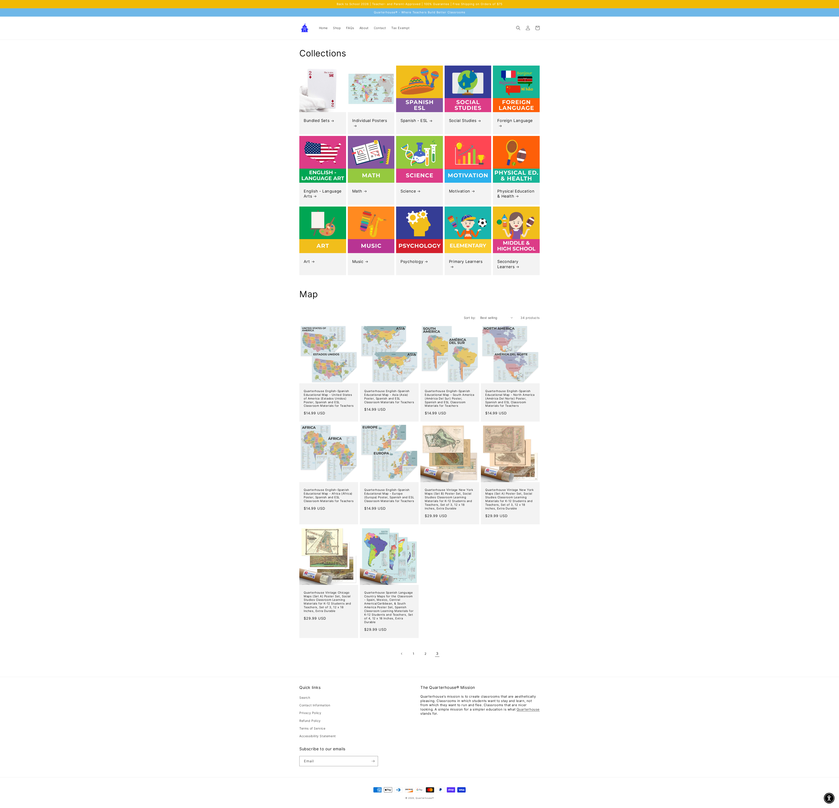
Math (357, 191)
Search (304, 697)
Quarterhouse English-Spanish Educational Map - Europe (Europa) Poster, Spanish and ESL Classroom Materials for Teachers (389, 495)
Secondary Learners (507, 264)
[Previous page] (402, 654)
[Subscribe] (373, 761)
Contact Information (314, 705)
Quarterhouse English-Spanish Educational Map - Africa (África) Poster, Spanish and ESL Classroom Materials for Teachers (329, 495)
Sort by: (470, 318)
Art (307, 261)
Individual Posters (369, 120)
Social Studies (462, 120)
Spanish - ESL (414, 120)
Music (358, 261)
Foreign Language (515, 120)
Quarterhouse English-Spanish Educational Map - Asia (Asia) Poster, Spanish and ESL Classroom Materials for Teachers (389, 396)
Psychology (411, 261)
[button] (518, 28)
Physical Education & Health (515, 193)
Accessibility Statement (317, 736)
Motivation (459, 191)
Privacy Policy (310, 713)
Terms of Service (312, 728)
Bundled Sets (316, 120)
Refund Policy (310, 721)
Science (408, 191)
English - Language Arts (322, 193)
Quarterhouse (528, 709)
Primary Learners (466, 261)
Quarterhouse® (425, 798)
